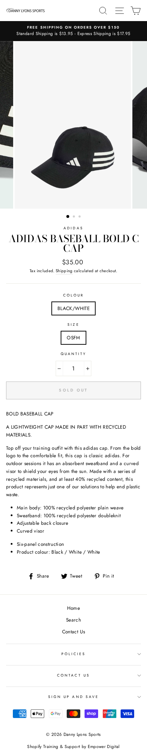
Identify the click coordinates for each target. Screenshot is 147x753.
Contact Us (73, 631)
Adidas (73, 228)
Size (73, 324)
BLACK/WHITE (73, 308)
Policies (73, 654)
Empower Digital (104, 746)
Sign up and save (73, 696)
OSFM (73, 337)
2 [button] (74, 217)
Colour (73, 295)
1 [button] (68, 217)
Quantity (73, 353)
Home (73, 608)
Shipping (64, 271)
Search (73, 619)
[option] (73, 31)
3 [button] (80, 217)
